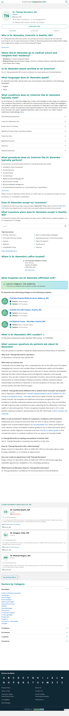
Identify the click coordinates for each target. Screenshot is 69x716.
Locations (34, 31)
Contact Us (39, 691)
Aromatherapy (7, 176)
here (22, 112)
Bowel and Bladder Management (13, 184)
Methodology (5, 703)
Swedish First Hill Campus (11, 547)
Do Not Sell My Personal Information (42, 695)
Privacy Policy (5, 688)
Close (65, 709)
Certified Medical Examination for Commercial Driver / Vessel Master (25, 187)
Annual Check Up (8, 170)
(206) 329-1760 (34, 26)
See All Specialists (9, 577)
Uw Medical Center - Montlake (19, 396)
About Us (38, 688)
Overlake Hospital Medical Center (39, 393)
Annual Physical (8, 173)
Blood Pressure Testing (10, 182)
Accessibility (5, 700)
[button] (66, 2)
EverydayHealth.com (40, 425)
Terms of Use (5, 691)
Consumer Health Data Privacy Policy (7, 695)
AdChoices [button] (38, 700)
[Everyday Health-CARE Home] (34, 2)
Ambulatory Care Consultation (13, 167)
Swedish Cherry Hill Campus (12, 524)
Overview (12, 31)
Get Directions (30, 270)
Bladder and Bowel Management (13, 179)
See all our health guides (49, 430)
